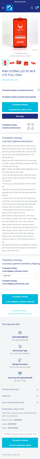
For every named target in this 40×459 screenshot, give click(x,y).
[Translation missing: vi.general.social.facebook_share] (28, 124)
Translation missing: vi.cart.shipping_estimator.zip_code (10, 282)
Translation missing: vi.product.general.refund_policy (19, 312)
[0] (36, 8)
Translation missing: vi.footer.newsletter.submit (20, 442)
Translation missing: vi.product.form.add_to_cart (20, 107)
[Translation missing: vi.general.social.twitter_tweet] (28, 128)
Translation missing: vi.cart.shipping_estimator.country (15, 269)
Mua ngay (20, 116)
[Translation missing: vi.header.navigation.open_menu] (3, 8)
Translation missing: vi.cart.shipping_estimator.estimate (20, 299)
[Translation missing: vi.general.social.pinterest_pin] (32, 124)
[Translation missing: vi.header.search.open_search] (32, 8)
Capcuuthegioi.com (10, 80)
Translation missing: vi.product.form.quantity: (19, 97)
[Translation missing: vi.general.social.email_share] (32, 128)
